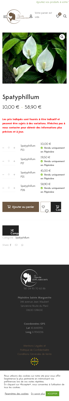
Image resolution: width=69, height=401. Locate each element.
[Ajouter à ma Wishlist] (46, 207)
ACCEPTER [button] (52, 393)
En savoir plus (38, 393)
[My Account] (31, 16)
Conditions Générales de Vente (34, 354)
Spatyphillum (22, 237)
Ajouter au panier (23, 207)
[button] (62, 37)
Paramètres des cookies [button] (17, 393)
